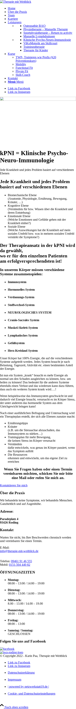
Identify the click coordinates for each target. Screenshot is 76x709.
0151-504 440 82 (19, 564)
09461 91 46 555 (21, 561)
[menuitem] (42, 8)
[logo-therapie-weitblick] (15, 1)
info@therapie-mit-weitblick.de (19, 551)
